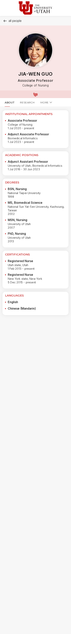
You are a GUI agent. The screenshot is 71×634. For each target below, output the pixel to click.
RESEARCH (27, 102)
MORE (44, 102)
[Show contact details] (35, 94)
